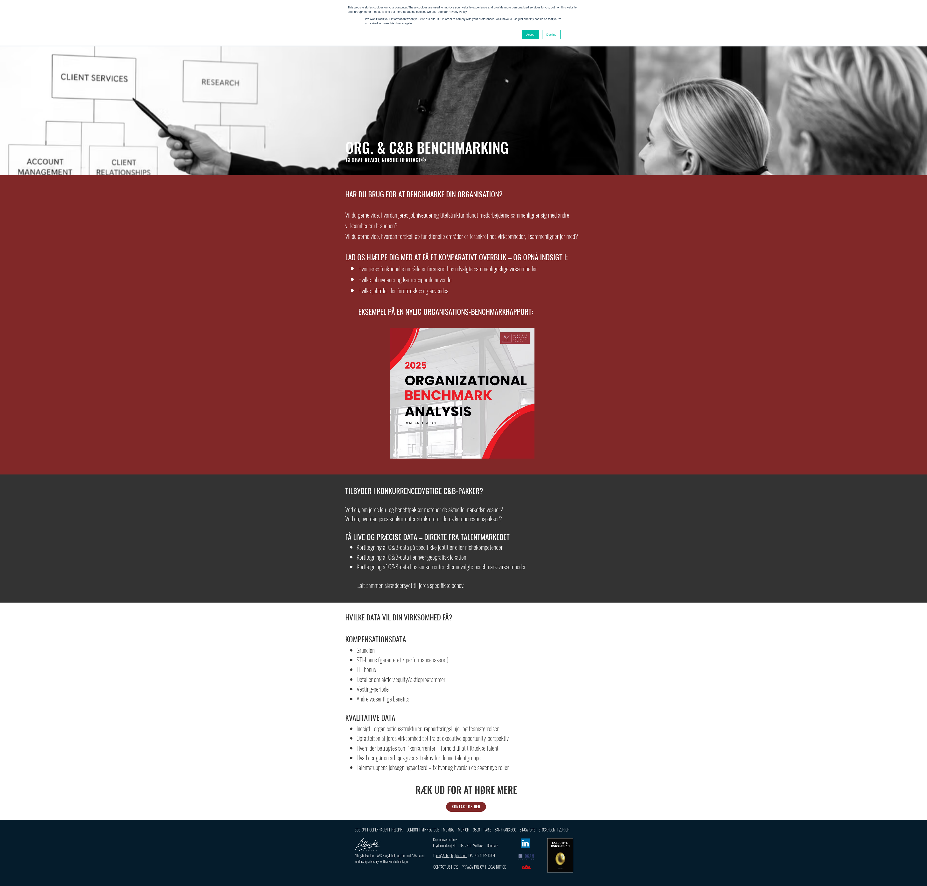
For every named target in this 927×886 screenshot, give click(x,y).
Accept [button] (530, 34)
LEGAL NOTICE (496, 867)
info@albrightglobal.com (451, 855)
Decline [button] (551, 34)
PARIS (487, 830)
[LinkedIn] (525, 843)
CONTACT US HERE (445, 867)
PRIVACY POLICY (473, 867)
